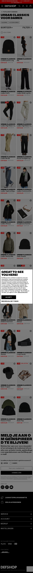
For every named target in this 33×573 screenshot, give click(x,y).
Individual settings (9, 301)
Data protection (22, 292)
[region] (16, 286)
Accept (9, 297)
